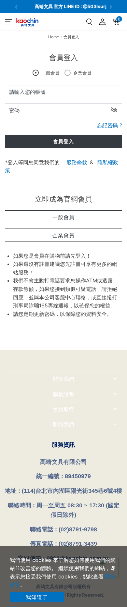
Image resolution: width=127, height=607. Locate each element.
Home (53, 36)
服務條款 (76, 162)
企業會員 (82, 73)
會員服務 (63, 409)
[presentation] (16, 6)
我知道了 (37, 597)
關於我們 (63, 379)
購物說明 (63, 394)
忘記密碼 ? (109, 125)
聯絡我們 (63, 424)
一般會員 (50, 73)
